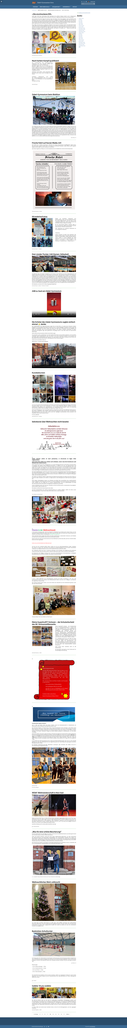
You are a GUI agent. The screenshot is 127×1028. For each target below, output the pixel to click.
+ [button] (82, 1)
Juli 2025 (80, 34)
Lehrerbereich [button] (66, 6)
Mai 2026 (80, 22)
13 (53, 1014)
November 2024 (82, 43)
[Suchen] (94, 4)
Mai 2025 (80, 36)
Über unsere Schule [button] (44, 6)
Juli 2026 (80, 19)
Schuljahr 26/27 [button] (56, 6)
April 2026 (81, 23)
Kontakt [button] (75, 6)
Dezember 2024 (82, 42)
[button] (86, 2)
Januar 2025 (81, 41)
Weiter (67, 1014)
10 (44, 1014)
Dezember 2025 (82, 28)
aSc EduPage (92, 1026)
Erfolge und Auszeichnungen (84, 12)
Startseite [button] (35, 6)
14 (55, 1014)
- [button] (84, 1)
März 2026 (81, 24)
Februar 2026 (81, 25)
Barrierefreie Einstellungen (38, 1026)
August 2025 (81, 32)
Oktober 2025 (81, 30)
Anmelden (92, 1)
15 (58, 1014)
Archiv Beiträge (65, 10)
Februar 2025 (81, 39)
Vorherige (36, 1014)
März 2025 (81, 38)
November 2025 (82, 29)
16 (61, 1014)
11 (47, 1014)
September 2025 (82, 31)
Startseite (34, 10)
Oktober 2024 (81, 44)
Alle (79, 47)
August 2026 (81, 18)
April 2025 (81, 37)
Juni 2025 (80, 35)
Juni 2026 (80, 20)
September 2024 (82, 45)
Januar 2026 (81, 26)
